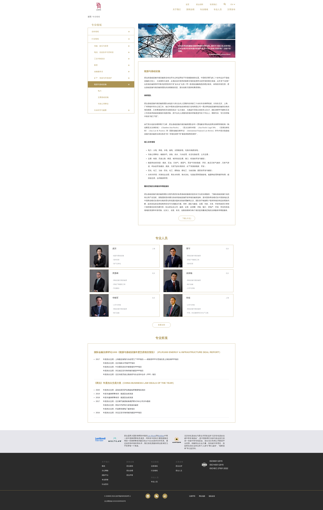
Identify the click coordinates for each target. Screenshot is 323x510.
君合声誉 (129, 475)
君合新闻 (129, 466)
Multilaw (161, 436)
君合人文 (179, 471)
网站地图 (202, 496)
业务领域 (154, 466)
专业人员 (154, 482)
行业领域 (154, 471)
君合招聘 (199, 4)
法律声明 (192, 496)
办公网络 (105, 471)
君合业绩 (129, 471)
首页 (187, 4)
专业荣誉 (105, 480)
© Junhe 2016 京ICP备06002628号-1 (117, 496)
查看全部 (161, 325)
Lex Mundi (152, 436)
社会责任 (105, 484)
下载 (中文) (186, 218)
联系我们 (213, 4)
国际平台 (105, 475)
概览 (103, 466)
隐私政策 (212, 496)
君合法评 (179, 466)
